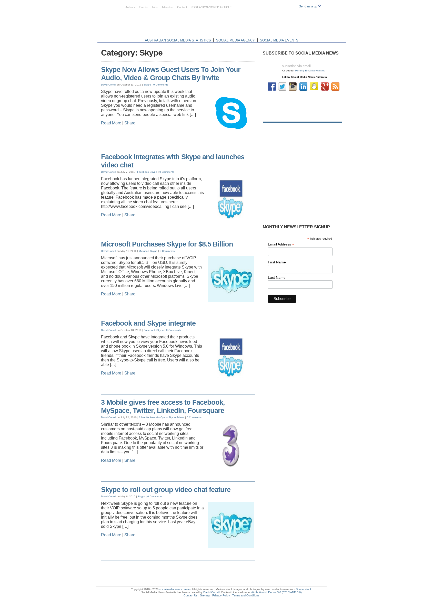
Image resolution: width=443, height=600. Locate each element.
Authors (130, 7)
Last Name (277, 277)
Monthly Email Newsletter (309, 70)
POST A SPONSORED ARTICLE (211, 7)
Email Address (281, 244)
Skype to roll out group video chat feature (165, 490)
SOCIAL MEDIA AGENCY (235, 40)
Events (143, 7)
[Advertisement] (252, 25)
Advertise (167, 7)
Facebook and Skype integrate (148, 323)
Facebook (143, 171)
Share (129, 123)
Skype (147, 84)
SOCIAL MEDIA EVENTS (279, 40)
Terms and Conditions (245, 595)
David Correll (108, 84)
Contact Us (191, 595)
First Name (277, 262)
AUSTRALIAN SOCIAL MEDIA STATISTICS (178, 40)
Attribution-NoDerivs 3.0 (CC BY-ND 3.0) (276, 592)
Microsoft (144, 251)
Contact (182, 7)
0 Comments (160, 84)
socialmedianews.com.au (174, 589)
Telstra (180, 417)
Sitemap (205, 595)
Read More (111, 123)
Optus (164, 417)
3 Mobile (144, 417)
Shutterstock (304, 589)
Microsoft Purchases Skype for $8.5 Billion (167, 244)
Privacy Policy (221, 595)
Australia (154, 417)
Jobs (155, 7)
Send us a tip (308, 6)
